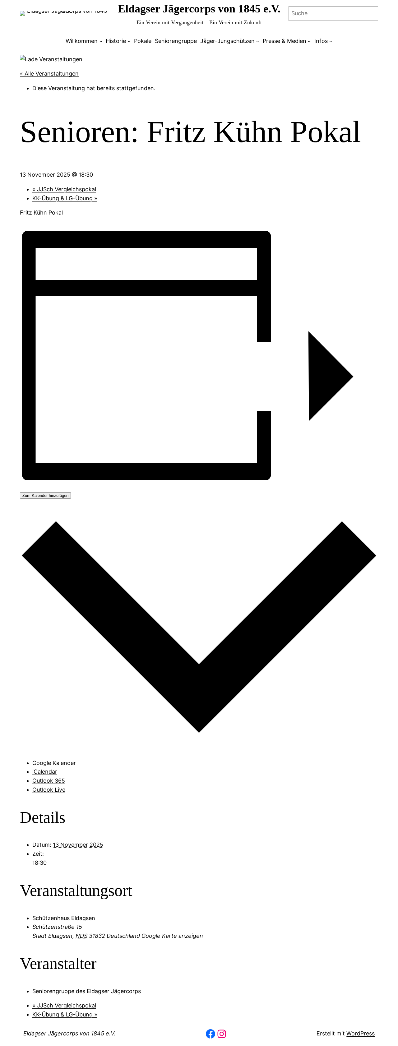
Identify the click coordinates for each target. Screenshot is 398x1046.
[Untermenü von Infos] (330, 41)
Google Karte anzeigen (172, 936)
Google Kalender (54, 763)
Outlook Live (48, 789)
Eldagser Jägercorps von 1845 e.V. (199, 8)
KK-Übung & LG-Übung (64, 198)
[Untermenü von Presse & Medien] (309, 41)
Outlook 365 (48, 780)
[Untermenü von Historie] (129, 41)
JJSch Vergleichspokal (64, 189)
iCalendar (44, 771)
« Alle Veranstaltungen (49, 73)
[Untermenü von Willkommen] (101, 41)
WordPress (360, 1033)
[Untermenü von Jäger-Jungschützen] (257, 41)
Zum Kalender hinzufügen (45, 495)
